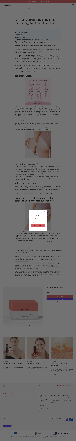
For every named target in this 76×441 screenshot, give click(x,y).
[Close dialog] (45, 212)
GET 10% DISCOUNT (38, 225)
